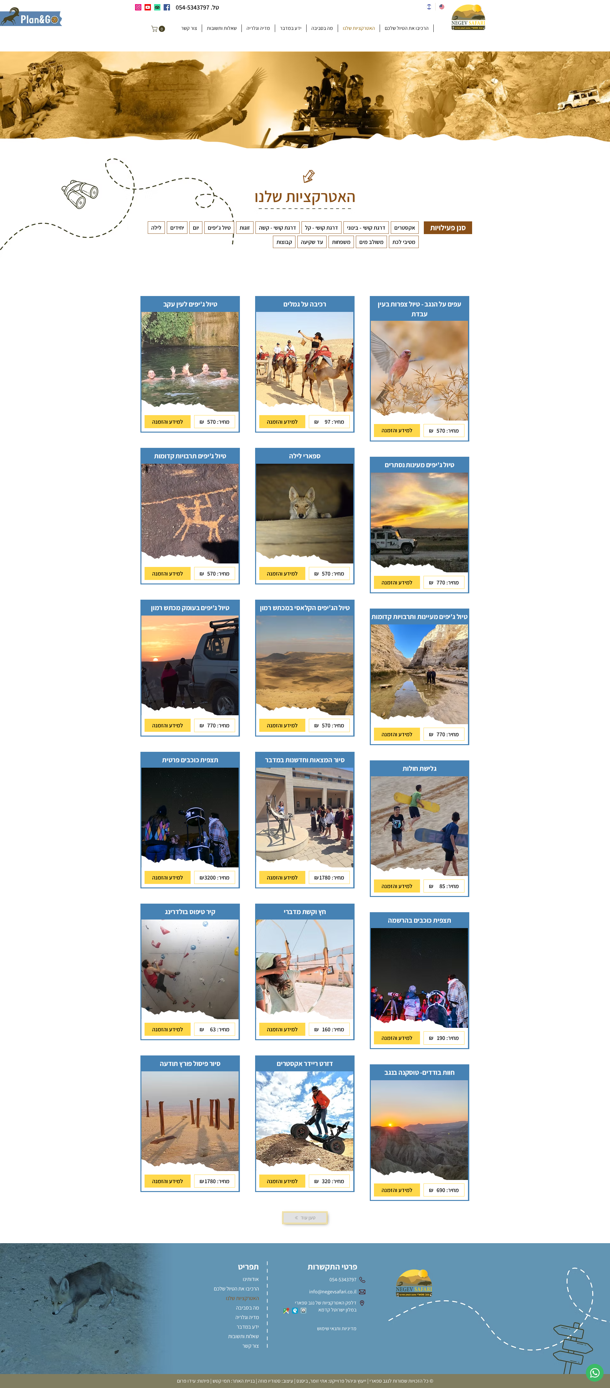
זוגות (245, 227)
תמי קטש (221, 1381)
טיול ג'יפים (219, 227)
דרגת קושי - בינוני (366, 227)
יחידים (177, 227)
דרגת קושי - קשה (277, 227)
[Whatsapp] (595, 1373)
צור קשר (250, 1345)
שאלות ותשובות (243, 1336)
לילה (156, 227)
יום (196, 227)
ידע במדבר (248, 1326)
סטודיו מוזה (269, 1381)
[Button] (420, 302)
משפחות (341, 242)
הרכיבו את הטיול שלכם (236, 1288)
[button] (158, 29)
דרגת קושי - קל (321, 227)
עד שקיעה (312, 242)
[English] (441, 6)
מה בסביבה (247, 1307)
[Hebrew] (429, 6)
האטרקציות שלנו (242, 1298)
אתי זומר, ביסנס (311, 1381)
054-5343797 (192, 7)
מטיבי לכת (403, 242)
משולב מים (371, 242)
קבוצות (284, 242)
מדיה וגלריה (247, 1317)
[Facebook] (167, 7)
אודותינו (251, 1279)
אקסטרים (404, 227)
